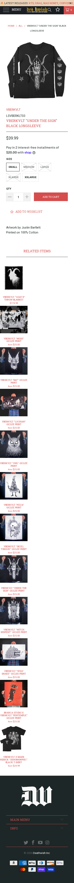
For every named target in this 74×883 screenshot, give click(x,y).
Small (12, 166)
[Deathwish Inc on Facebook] (33, 843)
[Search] (49, 9)
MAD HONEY (50, 3)
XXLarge (30, 177)
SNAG (38, 3)
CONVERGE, (66, 3)
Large (44, 166)
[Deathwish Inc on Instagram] (47, 843)
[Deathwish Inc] (37, 10)
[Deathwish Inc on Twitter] (26, 843)
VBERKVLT (13, 110)
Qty (8, 188)
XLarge (13, 177)
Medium (28, 166)
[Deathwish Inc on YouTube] (40, 843)
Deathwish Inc (41, 853)
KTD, (31, 3)
